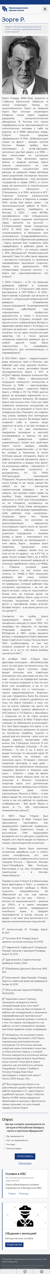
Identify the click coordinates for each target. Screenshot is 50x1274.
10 (3, 1084)
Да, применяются (15, 1136)
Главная (8, 27)
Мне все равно (14, 1148)
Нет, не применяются (17, 1140)
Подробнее (14, 1244)
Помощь (24, 1193)
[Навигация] (45, 9)
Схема (12, 1193)
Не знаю (11, 1144)
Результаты (25, 1163)
